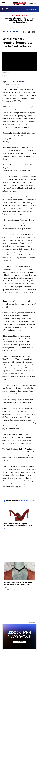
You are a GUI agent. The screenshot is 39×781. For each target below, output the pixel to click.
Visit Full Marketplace (28, 500)
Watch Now (33, 3)
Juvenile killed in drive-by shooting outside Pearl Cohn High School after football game (19, 20)
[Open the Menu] (3, 3)
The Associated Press (17, 82)
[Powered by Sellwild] (32, 622)
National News (10, 32)
